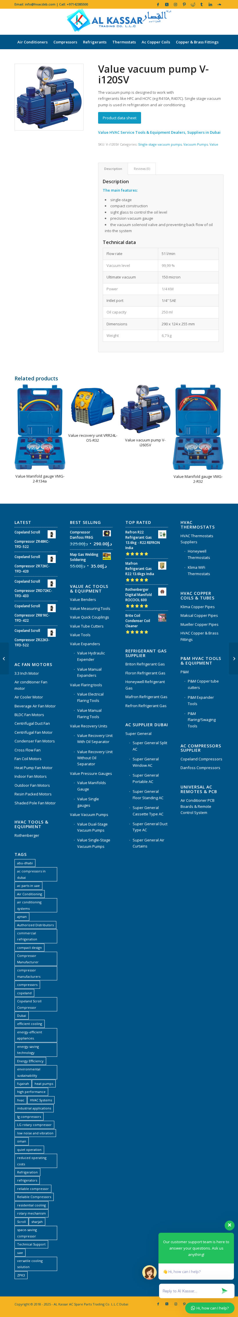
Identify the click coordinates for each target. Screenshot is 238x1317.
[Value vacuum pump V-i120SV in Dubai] (49, 97)
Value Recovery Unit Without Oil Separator (95, 758)
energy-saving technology (28, 1049)
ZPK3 (21, 1275)
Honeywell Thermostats (199, 554)
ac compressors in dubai (31, 874)
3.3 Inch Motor (27, 673)
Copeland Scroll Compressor (29, 1004)
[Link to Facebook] (158, 4)
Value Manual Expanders (89, 672)
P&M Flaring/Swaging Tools (202, 720)
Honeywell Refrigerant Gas (145, 684)
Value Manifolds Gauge (91, 785)
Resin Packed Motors (33, 794)
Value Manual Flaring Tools (89, 713)
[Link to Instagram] (175, 4)
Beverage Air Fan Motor (35, 706)
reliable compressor (33, 1188)
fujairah (23, 1083)
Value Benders (83, 599)
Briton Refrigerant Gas (145, 664)
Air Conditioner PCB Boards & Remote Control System (197, 806)
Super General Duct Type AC (150, 826)
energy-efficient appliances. (29, 1035)
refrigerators (27, 1180)
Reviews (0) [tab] (142, 168)
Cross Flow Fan (28, 750)
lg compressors (29, 1116)
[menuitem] (33, 42)
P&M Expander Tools (201, 700)
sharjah (37, 1221)
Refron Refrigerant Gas (146, 705)
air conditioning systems (29, 905)
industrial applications (34, 1108)
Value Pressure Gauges (91, 773)
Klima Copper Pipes (198, 606)
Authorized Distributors (35, 925)
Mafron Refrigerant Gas (146, 696)
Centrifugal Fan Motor (34, 732)
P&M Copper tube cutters (203, 684)
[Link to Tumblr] (201, 4)
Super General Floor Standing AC (148, 794)
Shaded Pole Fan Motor (35, 803)
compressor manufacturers (28, 973)
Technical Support (31, 1244)
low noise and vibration (35, 1133)
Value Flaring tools (86, 684)
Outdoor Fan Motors (32, 785)
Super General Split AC (150, 745)
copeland (24, 993)
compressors (27, 984)
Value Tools (80, 634)
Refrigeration (27, 1172)
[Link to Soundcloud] (219, 4)
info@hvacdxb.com (40, 4)
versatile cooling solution (30, 1264)
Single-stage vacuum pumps (160, 144)
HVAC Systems (41, 1100)
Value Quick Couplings (89, 617)
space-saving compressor (27, 1233)
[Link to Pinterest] (184, 4)
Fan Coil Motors (28, 758)
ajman (22, 916)
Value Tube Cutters (87, 626)
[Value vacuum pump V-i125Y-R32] (233, 658)
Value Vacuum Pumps (89, 814)
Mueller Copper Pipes (200, 624)
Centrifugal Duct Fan (32, 723)
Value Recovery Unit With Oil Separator (95, 738)
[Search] (220, 56)
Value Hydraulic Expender (91, 656)
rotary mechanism (31, 1213)
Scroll (21, 1221)
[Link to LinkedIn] (210, 4)
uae (20, 1252)
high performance (31, 1091)
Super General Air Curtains (148, 843)
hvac (20, 1100)
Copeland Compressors (201, 759)
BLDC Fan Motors (29, 714)
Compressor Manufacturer (28, 958)
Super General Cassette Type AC (148, 810)
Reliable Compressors (34, 1197)
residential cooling (31, 1205)
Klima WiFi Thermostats (199, 570)
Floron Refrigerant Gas (145, 673)
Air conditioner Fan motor (31, 685)
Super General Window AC (146, 762)
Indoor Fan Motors (31, 776)
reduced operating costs (31, 1160)
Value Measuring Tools (90, 608)
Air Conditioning (29, 894)
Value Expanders (85, 643)
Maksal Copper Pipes (199, 615)
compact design (29, 947)
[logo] (119, 22)
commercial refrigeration (27, 936)
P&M (185, 671)
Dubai (21, 1015)
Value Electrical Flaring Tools (90, 697)
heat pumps (44, 1083)
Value (214, 144)
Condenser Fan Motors (35, 741)
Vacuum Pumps (195, 144)
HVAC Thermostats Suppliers (197, 538)
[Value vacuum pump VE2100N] (4, 658)
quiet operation (29, 1149)
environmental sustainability (28, 1072)
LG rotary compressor (34, 1124)
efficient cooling (29, 1023)
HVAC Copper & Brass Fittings (200, 636)
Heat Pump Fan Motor (34, 767)
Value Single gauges (88, 802)
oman (21, 1141)
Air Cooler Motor (29, 697)
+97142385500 (77, 4)
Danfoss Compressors (200, 767)
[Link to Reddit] (193, 4)
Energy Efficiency (30, 1061)
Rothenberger (27, 835)
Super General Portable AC (146, 778)
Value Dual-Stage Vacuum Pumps (92, 827)
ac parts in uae (28, 885)
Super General (138, 733)
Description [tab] (113, 168)
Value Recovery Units (88, 726)
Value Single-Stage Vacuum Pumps (93, 843)
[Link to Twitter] (167, 4)
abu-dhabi (25, 863)
